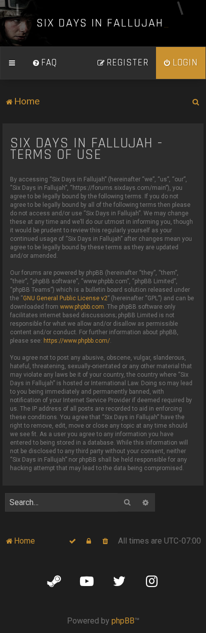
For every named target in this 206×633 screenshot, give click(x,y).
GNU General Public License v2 (65, 298)
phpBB (123, 621)
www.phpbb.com (82, 306)
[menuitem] (44, 63)
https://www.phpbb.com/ (77, 340)
